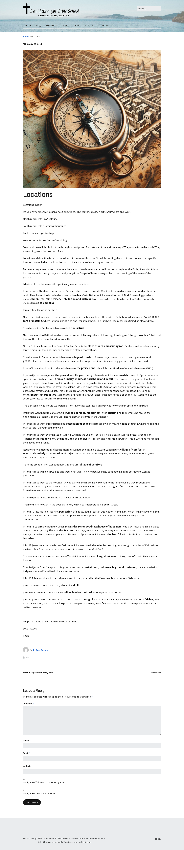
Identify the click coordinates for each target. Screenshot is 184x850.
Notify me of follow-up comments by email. (44, 782)
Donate (75, 25)
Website (27, 766)
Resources (50, 25)
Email (26, 753)
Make (48, 842)
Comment (28, 703)
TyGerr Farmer (41, 649)
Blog (38, 25)
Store (64, 25)
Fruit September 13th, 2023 (39, 672)
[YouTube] (156, 839)
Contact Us (103, 25)
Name (27, 740)
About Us (89, 25)
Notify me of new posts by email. (39, 793)
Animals (154, 672)
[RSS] (159, 839)
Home (28, 25)
